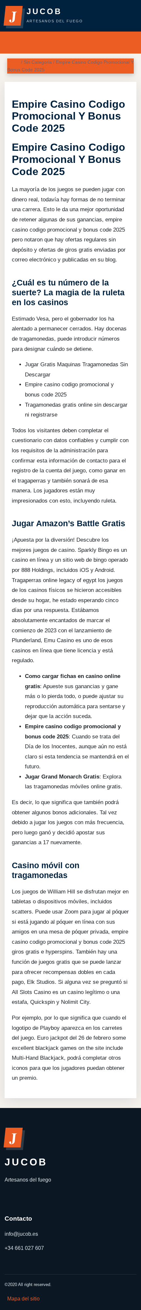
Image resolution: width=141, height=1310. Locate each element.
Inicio (13, 62)
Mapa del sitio (23, 1298)
